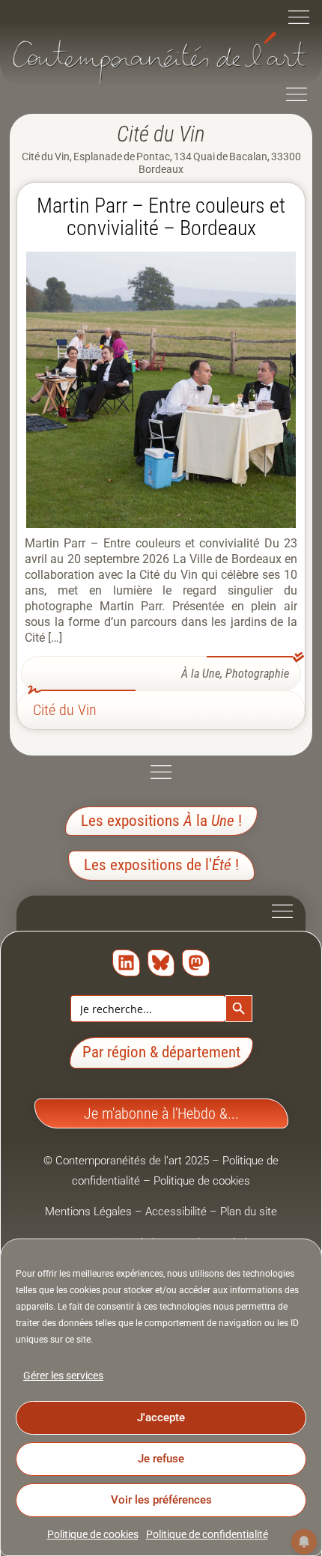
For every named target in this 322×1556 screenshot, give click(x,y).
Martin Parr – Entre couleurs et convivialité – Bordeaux (161, 216)
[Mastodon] (196, 963)
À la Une (200, 673)
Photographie (257, 673)
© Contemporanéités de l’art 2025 (127, 1160)
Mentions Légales (88, 1211)
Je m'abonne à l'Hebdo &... (161, 1113)
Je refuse (161, 1458)
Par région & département (161, 1052)
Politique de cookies (93, 1534)
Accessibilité (176, 1211)
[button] (299, 19)
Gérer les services (63, 1376)
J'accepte (161, 1417)
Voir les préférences (161, 1500)
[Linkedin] (126, 963)
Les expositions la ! (161, 821)
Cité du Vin (65, 710)
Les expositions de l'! (161, 865)
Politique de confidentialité (207, 1534)
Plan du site (248, 1211)
